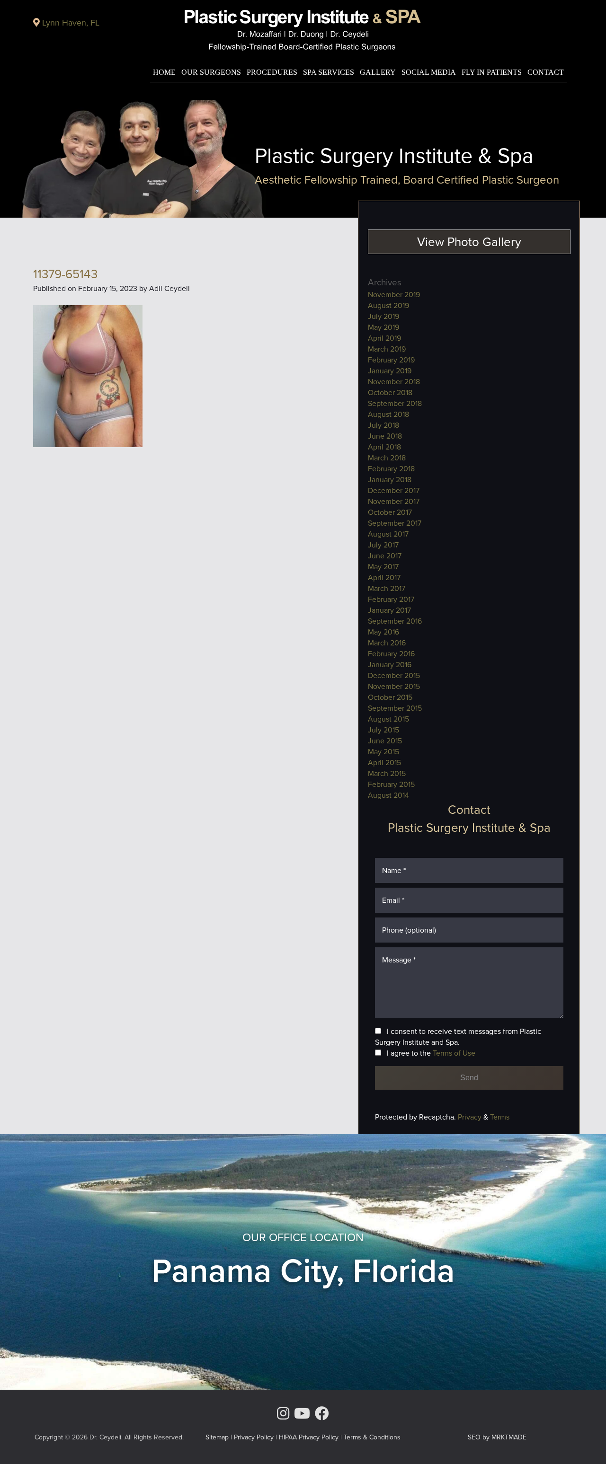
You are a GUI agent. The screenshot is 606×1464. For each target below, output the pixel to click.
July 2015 (383, 729)
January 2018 (389, 479)
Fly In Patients (492, 72)
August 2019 (388, 305)
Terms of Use (454, 1053)
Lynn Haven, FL (70, 23)
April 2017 (384, 577)
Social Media (428, 72)
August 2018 (388, 414)
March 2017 (386, 588)
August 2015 (388, 719)
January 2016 (389, 664)
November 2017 (393, 501)
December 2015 (394, 675)
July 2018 (383, 425)
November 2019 (394, 294)
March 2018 (387, 457)
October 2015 (390, 697)
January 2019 (389, 370)
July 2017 (383, 544)
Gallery (378, 72)
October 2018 (390, 392)
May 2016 (383, 631)
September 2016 (395, 621)
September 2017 (394, 523)
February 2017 (391, 599)
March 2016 (387, 642)
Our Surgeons (211, 72)
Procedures (272, 72)
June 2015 (385, 740)
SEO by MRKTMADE (497, 1437)
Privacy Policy (254, 1437)
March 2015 (387, 773)
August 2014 (388, 795)
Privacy (470, 1116)
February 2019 (391, 359)
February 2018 (391, 468)
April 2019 (384, 338)
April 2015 (384, 762)
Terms (498, 1116)
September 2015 (395, 708)
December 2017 (393, 490)
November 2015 (394, 686)
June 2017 (384, 555)
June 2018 (385, 436)
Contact (545, 72)
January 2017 (389, 610)
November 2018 (394, 381)
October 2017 (390, 512)
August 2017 (388, 534)
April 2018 (384, 446)
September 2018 (395, 403)
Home (164, 72)
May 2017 (383, 566)
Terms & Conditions (372, 1437)
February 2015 (391, 784)
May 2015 (383, 751)
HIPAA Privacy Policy (309, 1437)
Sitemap (217, 1437)
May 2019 (383, 327)
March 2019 (387, 349)
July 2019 (383, 316)
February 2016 (391, 653)
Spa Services (328, 72)
